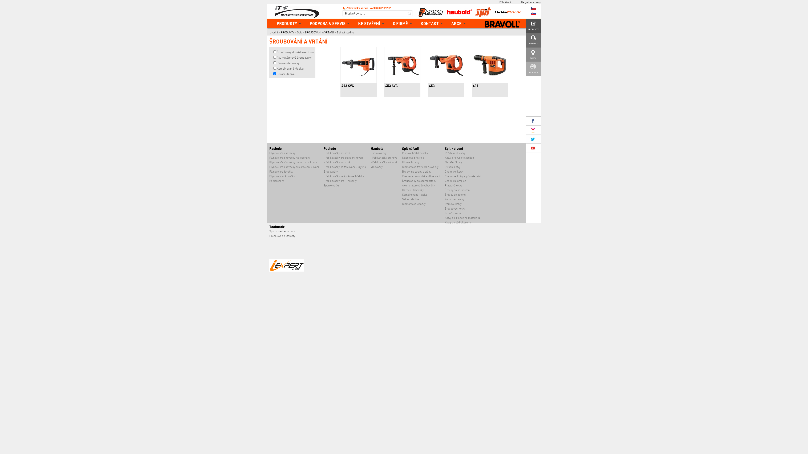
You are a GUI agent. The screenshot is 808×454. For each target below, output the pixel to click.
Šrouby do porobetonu (458, 190)
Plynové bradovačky (281, 171)
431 (475, 86)
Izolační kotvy (453, 213)
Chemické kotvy (454, 171)
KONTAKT (430, 23)
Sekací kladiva (345, 32)
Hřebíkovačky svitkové (337, 162)
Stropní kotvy (452, 167)
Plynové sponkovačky (282, 176)
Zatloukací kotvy (454, 199)
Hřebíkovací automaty (282, 236)
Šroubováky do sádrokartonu (295, 52)
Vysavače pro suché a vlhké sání (421, 176)
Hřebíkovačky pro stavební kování (343, 157)
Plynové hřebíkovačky (282, 153)
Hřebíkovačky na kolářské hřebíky (344, 176)
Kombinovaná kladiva (290, 68)
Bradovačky (331, 171)
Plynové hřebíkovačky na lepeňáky (289, 157)
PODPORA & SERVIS (328, 23)
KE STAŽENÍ (369, 23)
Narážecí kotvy (453, 162)
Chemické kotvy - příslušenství (463, 176)
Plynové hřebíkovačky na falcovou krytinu (293, 162)
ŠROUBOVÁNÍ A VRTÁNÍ (319, 32)
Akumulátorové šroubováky (294, 57)
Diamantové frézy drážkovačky (420, 167)
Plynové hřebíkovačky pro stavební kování (294, 167)
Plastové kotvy (453, 185)
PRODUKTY (287, 23)
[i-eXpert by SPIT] (286, 270)
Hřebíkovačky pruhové (337, 153)
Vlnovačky (377, 167)
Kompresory (276, 180)
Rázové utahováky (288, 63)
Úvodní (274, 32)
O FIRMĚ (400, 23)
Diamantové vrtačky (414, 204)
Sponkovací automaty (282, 231)
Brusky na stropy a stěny (416, 171)
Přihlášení (505, 2)
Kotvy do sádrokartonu (458, 222)
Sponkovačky (331, 185)
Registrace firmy (531, 2)
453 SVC (391, 86)
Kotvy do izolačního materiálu (462, 217)
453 (432, 86)
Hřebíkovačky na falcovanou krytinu (345, 167)
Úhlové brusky (410, 162)
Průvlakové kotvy (455, 153)
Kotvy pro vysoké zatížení (459, 157)
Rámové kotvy (453, 204)
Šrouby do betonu (455, 194)
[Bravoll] (503, 24)
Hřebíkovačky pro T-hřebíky (340, 180)
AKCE (456, 23)
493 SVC (348, 86)
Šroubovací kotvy (455, 208)
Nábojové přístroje (413, 157)
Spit (299, 32)
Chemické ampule (455, 180)
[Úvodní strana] (298, 11)
